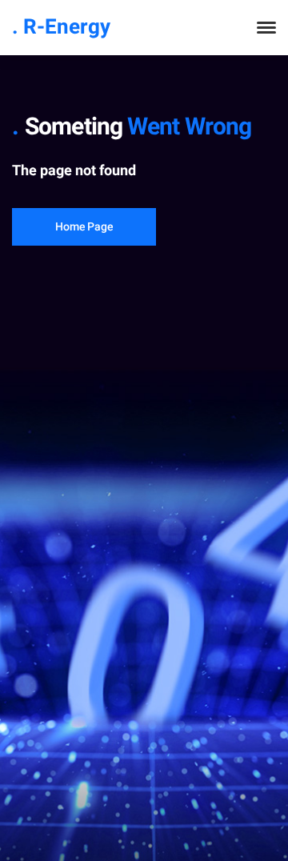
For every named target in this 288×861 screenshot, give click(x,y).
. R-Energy (61, 27)
